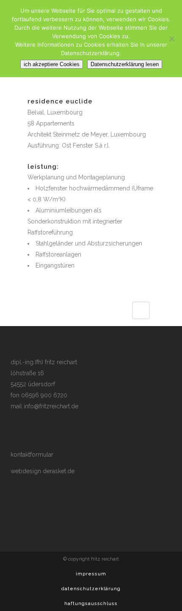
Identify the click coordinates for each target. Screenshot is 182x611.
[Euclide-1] (33, 91)
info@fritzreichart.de (51, 406)
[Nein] (171, 38)
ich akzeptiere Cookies (52, 64)
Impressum (91, 574)
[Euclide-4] (30, 91)
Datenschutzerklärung (91, 588)
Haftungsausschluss (91, 603)
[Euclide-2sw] (28, 91)
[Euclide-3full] (35, 91)
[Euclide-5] (32, 91)
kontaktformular (32, 454)
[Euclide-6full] (37, 91)
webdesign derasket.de (42, 471)
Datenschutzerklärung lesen (125, 64)
